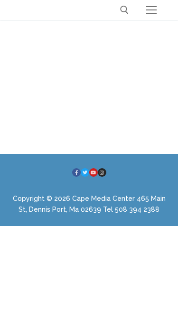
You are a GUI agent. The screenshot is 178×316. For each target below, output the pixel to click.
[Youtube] (93, 172)
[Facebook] (76, 172)
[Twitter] (85, 172)
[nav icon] (151, 10)
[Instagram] (102, 172)
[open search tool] (124, 10)
